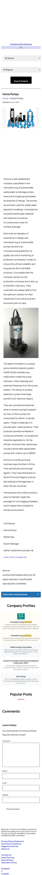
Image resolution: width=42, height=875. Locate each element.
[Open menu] (21, 47)
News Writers (7, 860)
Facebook (5, 868)
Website (5, 795)
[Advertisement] (21, 21)
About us (5, 849)
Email (4, 783)
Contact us (6, 855)
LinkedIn (5, 873)
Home (5, 98)
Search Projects (21, 81)
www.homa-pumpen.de (15, 557)
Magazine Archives (9, 846)
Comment (6, 741)
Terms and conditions (11, 844)
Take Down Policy (9, 862)
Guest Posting (7, 857)
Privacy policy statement (12, 841)
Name (5, 771)
